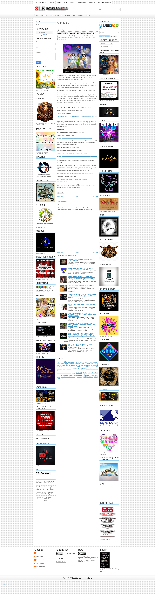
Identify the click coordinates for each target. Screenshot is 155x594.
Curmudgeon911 (40, 553)
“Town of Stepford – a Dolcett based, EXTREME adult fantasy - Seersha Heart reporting (81, 286)
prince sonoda (93, 375)
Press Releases (82, 2)
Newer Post (60, 196)
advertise (80, 370)
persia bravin (66, 375)
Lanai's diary (74, 365)
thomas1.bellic (67, 378)
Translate (48, 35)
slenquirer (72, 377)
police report (73, 375)
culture (79, 373)
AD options (92, 362)
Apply (74, 16)
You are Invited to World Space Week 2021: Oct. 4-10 (76, 33)
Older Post (95, 196)
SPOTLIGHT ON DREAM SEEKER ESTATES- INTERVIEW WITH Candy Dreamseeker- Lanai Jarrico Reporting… (80, 346)
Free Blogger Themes (83, 581)
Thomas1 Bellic (73, 370)
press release (83, 375)
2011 (67, 362)
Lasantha (75, 581)
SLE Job (79, 366)
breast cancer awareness (64, 373)
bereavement (95, 370)
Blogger (45, 500)
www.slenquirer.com (83, 557)
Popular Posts (104, 36)
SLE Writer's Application (104, 2)
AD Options (67, 16)
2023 (89, 362)
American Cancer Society (82, 363)
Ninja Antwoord (40, 563)
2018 (81, 362)
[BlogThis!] (59, 193)
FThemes (62, 581)
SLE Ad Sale (65, 366)
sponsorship (79, 377)
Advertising (71, 363)
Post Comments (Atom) (70, 255)
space (72, 37)
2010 (64, 362)
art (91, 370)
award (77, 36)
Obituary (81, 365)
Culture (51, 2)
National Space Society (88, 36)
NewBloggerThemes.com (94, 581)
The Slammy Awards (65, 370)
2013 (73, 362)
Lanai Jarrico (66, 365)
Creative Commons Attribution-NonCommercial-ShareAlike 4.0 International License (86, 560)
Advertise (92, 2)
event (80, 36)
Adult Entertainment (62, 363)
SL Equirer (93, 365)
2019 (84, 362)
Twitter (88, 16)
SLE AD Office (44, 16)
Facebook (80, 16)
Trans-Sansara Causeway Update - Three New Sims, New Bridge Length (45, 488)
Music (65, 2)
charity (73, 373)
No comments (62, 39)
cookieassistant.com (5, 584)
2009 (61, 362)
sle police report (65, 377)
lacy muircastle (93, 373)
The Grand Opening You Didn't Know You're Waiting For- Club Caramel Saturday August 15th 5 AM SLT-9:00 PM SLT (82, 315)
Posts (103, 43)
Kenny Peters (39, 556)
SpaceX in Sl (82, 37)
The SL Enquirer (78, 369)
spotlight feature (88, 377)
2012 (70, 362)
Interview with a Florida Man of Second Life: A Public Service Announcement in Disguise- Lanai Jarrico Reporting (81, 325)
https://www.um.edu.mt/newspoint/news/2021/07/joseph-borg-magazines (75, 173)
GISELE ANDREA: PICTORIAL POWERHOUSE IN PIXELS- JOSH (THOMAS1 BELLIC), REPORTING (81, 277)
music (59, 375)
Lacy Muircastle (40, 560)
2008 (58, 362)
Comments (105, 46)
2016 (79, 362)
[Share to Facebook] (63, 193)
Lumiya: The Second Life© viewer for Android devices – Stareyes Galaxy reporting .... (80, 268)
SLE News (83, 366)
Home (37, 16)
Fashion (59, 2)
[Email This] (58, 193)
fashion (85, 373)
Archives (113, 36)
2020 (86, 362)
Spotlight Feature (41, 2)
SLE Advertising (72, 366)
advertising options (86, 370)
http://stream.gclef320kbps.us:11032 (66, 185)
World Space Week (90, 37)
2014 (76, 362)
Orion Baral (87, 365)
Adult (96, 362)
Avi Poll (72, 2)
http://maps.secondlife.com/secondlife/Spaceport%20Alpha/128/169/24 (74, 138)
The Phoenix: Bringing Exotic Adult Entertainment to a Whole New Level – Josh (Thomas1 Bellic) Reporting (82, 296)
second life (68, 37)
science (63, 37)
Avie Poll (93, 363)
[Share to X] (61, 193)
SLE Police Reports (91, 366)
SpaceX (77, 37)
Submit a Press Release (56, 16)
